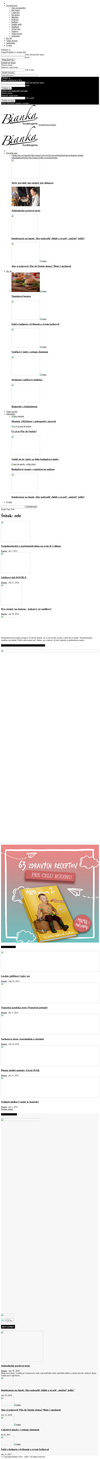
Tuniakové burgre (21, 296)
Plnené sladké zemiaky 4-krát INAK (20, 1070)
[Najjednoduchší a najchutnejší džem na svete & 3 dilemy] (15, 541)
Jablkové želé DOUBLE (14, 577)
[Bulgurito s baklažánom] (25, 401)
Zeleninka (15, 36)
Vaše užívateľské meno (34, 55)
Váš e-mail (29, 70)
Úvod (3, 509)
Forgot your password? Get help (14, 91)
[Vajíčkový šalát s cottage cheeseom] (28, 347)
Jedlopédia (10, 43)
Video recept (16, 34)
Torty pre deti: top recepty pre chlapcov (32, 182)
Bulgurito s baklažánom (24, 406)
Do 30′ (9, 38)
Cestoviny (15, 12)
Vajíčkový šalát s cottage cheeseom (29, 351)
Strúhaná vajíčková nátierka (26, 379)
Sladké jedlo (16, 24)
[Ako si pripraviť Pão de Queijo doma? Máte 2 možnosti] (28, 261)
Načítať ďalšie (7, 1109)
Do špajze (15, 15)
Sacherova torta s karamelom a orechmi (22, 1039)
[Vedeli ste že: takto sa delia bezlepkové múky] (25, 454)
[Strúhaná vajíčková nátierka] (28, 375)
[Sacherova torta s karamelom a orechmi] (50, 1034)
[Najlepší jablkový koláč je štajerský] (50, 1097)
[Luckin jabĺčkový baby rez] (50, 971)
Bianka (4, 551)
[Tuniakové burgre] (28, 291)
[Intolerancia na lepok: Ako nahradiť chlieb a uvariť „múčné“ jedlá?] (24, 233)
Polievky (15, 19)
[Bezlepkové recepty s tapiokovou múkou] (23, 464)
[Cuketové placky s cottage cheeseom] (11, 1424)
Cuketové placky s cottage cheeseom (20, 1429)
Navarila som (11, 5)
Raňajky (14, 22)
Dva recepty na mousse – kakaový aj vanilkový (26, 609)
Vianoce (14, 31)
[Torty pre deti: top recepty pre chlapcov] (25, 178)
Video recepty (12, 41)
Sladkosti (15, 27)
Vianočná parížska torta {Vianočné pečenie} (24, 1007)
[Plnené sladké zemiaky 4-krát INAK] (50, 1065)
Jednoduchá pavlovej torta (25, 210)
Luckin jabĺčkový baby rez (15, 976)
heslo (27, 57)
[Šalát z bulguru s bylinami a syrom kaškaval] (28, 319)
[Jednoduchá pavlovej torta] (25, 205)
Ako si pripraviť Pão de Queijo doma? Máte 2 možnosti (41, 266)
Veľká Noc (16, 29)
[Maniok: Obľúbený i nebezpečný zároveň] (17, 416)
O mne (9, 45)
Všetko (14, 155)
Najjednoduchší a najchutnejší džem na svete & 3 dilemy (31, 546)
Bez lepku (15, 10)
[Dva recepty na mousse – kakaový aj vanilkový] (11, 604)
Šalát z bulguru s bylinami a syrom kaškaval (35, 324)
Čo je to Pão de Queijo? (24, 431)
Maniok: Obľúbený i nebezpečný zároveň (33, 421)
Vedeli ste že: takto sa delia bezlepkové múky (35, 459)
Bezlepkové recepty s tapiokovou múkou (33, 469)
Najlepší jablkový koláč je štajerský (20, 1101)
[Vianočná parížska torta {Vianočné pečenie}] (50, 1002)
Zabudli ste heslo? (8, 63)
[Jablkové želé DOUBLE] (15, 572)
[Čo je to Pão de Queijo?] (21, 426)
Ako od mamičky (18, 8)
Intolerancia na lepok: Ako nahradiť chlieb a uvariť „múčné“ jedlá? (48, 238)
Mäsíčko (14, 17)
